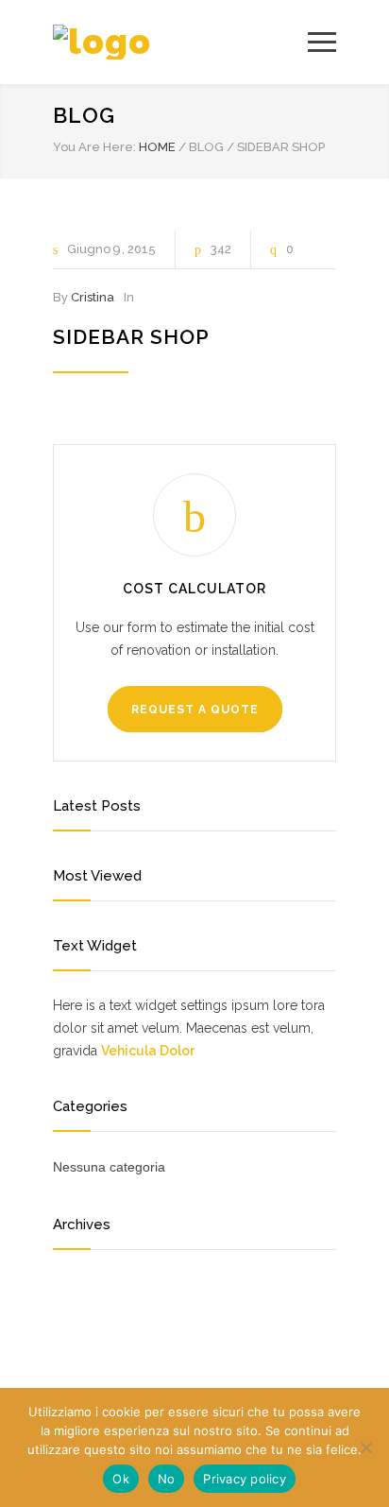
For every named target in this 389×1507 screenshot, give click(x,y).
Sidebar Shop (131, 337)
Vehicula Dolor (147, 1050)
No (167, 1478)
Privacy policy (244, 1478)
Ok (120, 1478)
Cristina (92, 297)
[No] (365, 1447)
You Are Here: (94, 147)
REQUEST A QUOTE (195, 709)
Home (157, 147)
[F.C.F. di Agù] (180, 42)
